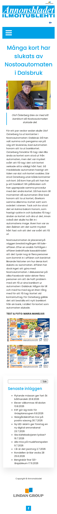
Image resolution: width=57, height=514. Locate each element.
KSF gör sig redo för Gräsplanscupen (25, 411)
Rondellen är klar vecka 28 (29, 452)
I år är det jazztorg (25, 449)
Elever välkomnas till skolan (30, 402)
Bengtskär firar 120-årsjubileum (25, 461)
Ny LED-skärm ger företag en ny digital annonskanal (31, 425)
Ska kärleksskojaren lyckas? (30, 434)
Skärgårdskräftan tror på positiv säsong (28, 418)
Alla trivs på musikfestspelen (31, 441)
